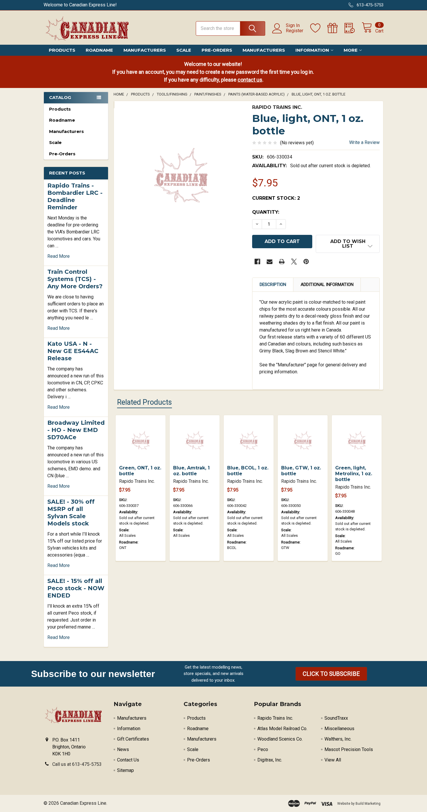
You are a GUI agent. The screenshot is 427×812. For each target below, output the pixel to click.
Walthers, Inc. (337, 739)
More (351, 50)
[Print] (282, 261)
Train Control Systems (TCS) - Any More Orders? (75, 279)
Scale (183, 50)
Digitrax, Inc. (269, 760)
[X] (294, 261)
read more (58, 256)
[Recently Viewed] (353, 28)
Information (312, 50)
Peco (262, 749)
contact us (250, 80)
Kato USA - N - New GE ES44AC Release (72, 351)
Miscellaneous (339, 728)
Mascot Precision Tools (348, 749)
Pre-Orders (217, 50)
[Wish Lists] (318, 28)
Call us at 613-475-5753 (77, 764)
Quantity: (265, 212)
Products (62, 50)
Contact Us (128, 760)
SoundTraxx (336, 718)
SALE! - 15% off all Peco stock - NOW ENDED (75, 588)
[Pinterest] (306, 261)
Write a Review (364, 142)
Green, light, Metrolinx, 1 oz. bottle (353, 473)
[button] (331, 674)
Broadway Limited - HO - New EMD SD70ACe (76, 430)
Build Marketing (368, 804)
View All (332, 760)
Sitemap (125, 770)
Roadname (99, 50)
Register (294, 30)
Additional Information (327, 284)
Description (273, 284)
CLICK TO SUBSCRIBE (331, 673)
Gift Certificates (133, 739)
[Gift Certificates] (336, 28)
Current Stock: (276, 198)
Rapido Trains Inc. (275, 718)
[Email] (269, 261)
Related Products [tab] (144, 402)
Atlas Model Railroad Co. (282, 728)
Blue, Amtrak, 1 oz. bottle (191, 470)
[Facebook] (257, 261)
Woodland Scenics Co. (280, 739)
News (123, 749)
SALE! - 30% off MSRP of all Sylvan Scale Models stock (71, 512)
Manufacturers (144, 50)
